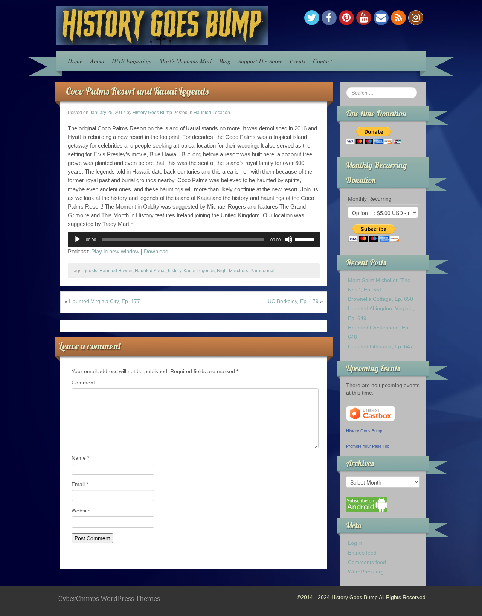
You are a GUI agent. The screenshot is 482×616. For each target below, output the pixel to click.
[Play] (77, 239)
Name (80, 458)
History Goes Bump (152, 112)
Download (156, 251)
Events (297, 61)
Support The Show (260, 61)
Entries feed (362, 553)
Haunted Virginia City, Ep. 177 (104, 301)
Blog (224, 61)
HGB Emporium (132, 61)
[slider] (305, 238)
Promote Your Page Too (367, 446)
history (174, 270)
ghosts (90, 270)
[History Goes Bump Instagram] (415, 17)
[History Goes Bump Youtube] (363, 17)
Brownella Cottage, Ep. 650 (380, 299)
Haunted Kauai (150, 270)
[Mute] (289, 239)
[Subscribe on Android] (366, 504)
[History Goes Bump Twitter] (311, 17)
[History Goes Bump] (162, 25)
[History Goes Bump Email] (381, 17)
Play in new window (115, 251)
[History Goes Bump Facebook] (329, 17)
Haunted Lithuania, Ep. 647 (380, 346)
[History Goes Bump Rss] (398, 17)
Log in (355, 543)
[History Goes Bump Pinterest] (346, 17)
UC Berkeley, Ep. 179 (293, 301)
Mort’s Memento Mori (185, 61)
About (97, 61)
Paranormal (262, 270)
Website (81, 511)
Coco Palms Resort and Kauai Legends (137, 91)
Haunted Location (212, 112)
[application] (194, 239)
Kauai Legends (199, 270)
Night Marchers (232, 270)
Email (80, 484)
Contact (322, 61)
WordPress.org (366, 572)
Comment (83, 383)
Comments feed (367, 562)
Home (75, 61)
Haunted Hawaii (116, 270)
